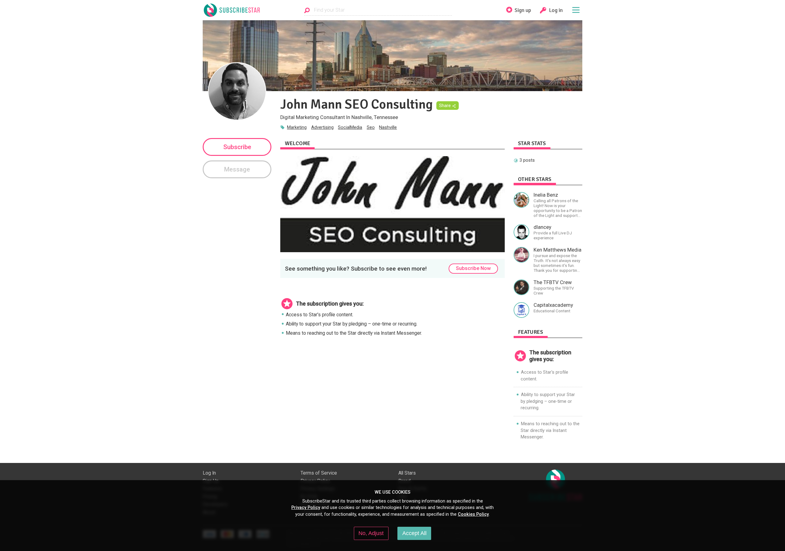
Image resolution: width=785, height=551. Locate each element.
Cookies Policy (473, 514)
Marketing (297, 127)
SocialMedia (350, 127)
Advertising (322, 127)
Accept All (414, 533)
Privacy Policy (305, 507)
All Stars (407, 473)
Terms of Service (319, 473)
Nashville (388, 127)
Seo (371, 127)
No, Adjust (371, 533)
